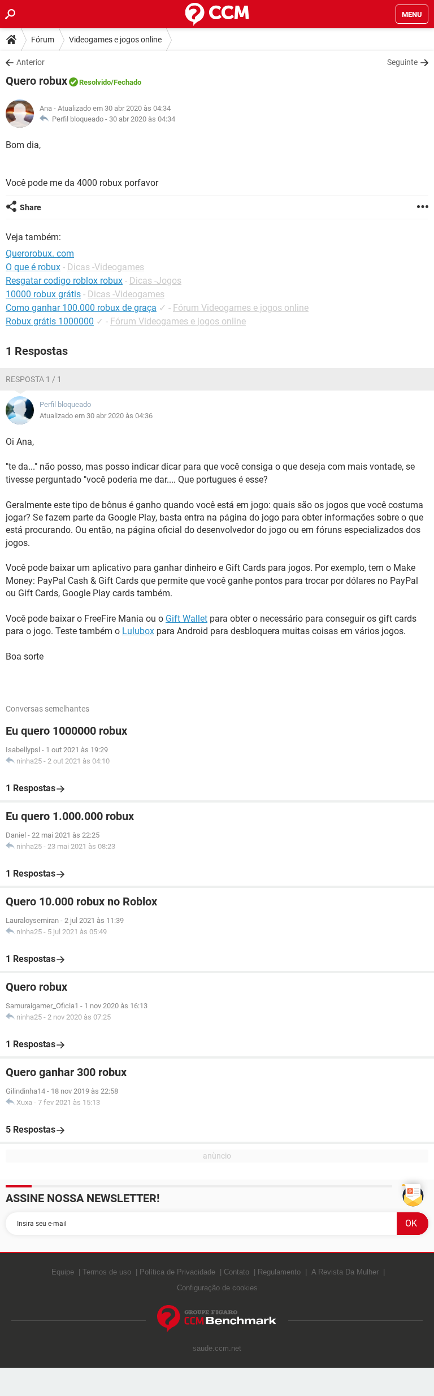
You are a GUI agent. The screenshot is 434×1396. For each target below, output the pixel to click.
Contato (236, 1272)
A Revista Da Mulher (345, 1272)
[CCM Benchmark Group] (217, 1319)
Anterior (30, 62)
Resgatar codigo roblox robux (64, 280)
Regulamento (279, 1272)
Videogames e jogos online (115, 39)
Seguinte (402, 62)
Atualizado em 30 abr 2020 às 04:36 (96, 415)
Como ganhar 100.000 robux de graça (81, 307)
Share (30, 207)
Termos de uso (107, 1272)
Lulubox (138, 631)
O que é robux (33, 267)
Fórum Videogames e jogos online (241, 307)
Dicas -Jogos (155, 280)
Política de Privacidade (177, 1272)
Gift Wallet (186, 618)
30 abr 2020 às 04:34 (142, 119)
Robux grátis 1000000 (50, 321)
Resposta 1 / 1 (34, 379)
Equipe (62, 1272)
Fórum (42, 39)
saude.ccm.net (217, 1348)
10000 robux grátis (43, 294)
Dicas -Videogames (105, 267)
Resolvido (95, 82)
